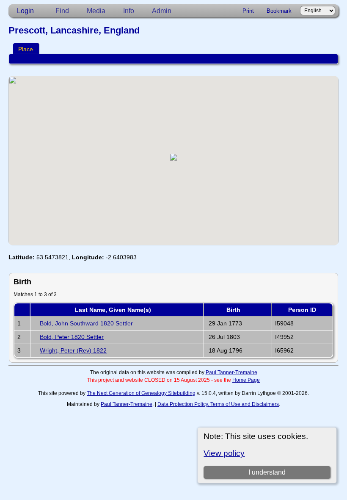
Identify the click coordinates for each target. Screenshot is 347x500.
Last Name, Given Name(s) (114, 309)
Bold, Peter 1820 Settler (72, 336)
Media (96, 10)
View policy (224, 453)
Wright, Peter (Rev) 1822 (73, 350)
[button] (173, 157)
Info (128, 10)
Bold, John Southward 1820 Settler (86, 323)
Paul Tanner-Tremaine (231, 372)
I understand (267, 472)
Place (25, 49)
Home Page (246, 380)
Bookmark (279, 11)
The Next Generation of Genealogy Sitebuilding (141, 393)
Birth (234, 309)
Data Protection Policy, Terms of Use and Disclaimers (218, 404)
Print (248, 11)
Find (62, 10)
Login (25, 10)
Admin (161, 10)
